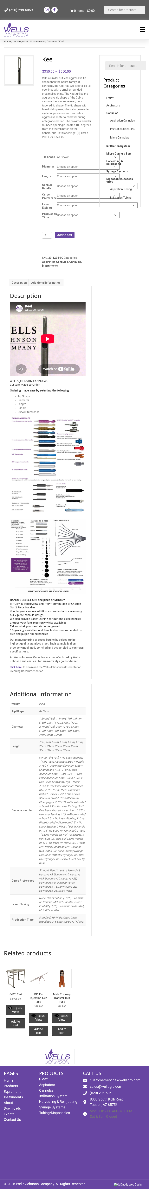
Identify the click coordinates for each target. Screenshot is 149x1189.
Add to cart (64, 235)
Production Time (49, 215)
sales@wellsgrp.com (106, 1086)
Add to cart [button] (15, 1023)
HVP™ (43, 1079)
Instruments (38, 41)
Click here (16, 667)
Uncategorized (21, 41)
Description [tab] (19, 282)
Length (46, 176)
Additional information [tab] (46, 282)
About (8, 1103)
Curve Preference (49, 196)
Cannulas (52, 41)
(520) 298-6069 (20, 10)
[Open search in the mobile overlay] (124, 10)
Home (7, 41)
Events (9, 1114)
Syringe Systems (52, 1107)
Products (11, 1086)
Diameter (48, 166)
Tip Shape (48, 156)
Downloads (12, 1108)
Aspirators (47, 1085)
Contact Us (12, 1120)
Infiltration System (53, 1096)
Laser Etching (47, 206)
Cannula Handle (47, 186)
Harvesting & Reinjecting (58, 1102)
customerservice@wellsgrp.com (115, 1080)
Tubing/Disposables (54, 1113)
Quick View (17, 1010)
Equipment (12, 1091)
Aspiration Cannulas (55, 261)
